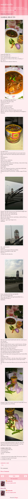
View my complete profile (11, 483)
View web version (14, 478)
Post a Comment (5, 471)
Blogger (16, 497)
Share (2, 465)
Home (14, 476)
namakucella (7, 4)
